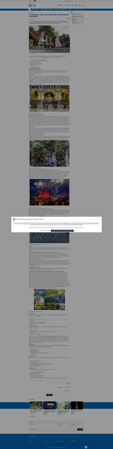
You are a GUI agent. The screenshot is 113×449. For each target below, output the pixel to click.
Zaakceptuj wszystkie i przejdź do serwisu (62, 230)
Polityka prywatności (80, 227)
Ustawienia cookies (45, 230)
